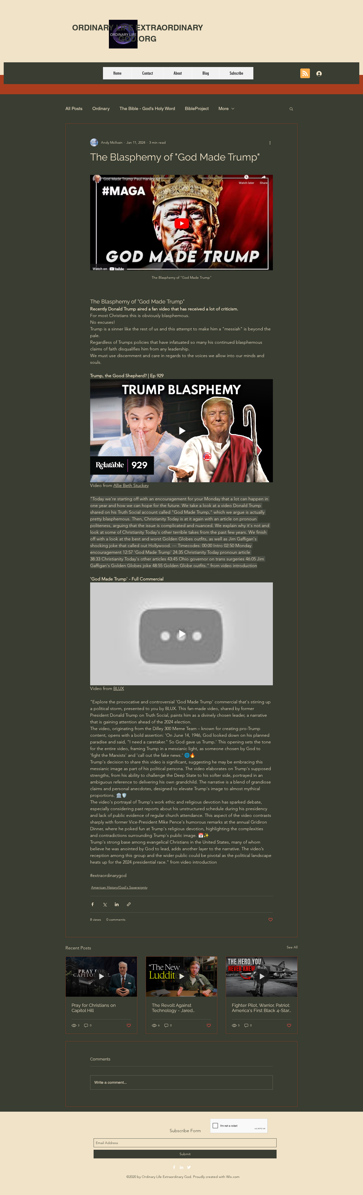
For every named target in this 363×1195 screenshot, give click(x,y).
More (224, 108)
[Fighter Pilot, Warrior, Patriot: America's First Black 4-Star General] (261, 977)
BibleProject (197, 108)
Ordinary (101, 108)
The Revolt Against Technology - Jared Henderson (172, 1008)
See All (292, 947)
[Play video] (181, 430)
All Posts (73, 108)
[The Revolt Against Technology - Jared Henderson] (181, 977)
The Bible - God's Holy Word (147, 108)
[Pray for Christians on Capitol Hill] (101, 977)
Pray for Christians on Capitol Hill (94, 1008)
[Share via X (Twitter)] (104, 904)
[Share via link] (128, 904)
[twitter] (188, 1167)
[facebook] (174, 1167)
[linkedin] (181, 1167)
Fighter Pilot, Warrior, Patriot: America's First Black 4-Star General (261, 1008)
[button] (291, 109)
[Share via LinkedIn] (116, 904)
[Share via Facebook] (92, 904)
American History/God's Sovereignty (119, 887)
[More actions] (270, 142)
